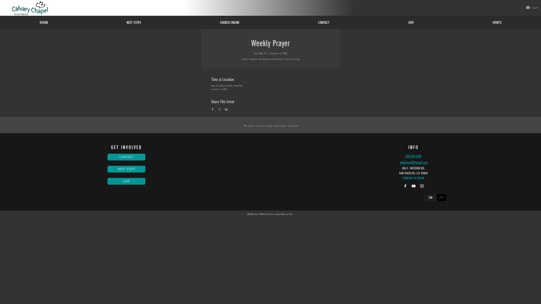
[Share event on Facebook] (212, 109)
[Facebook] (405, 186)
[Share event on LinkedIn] (226, 109)
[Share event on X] (219, 109)
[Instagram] (422, 186)
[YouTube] (413, 186)
